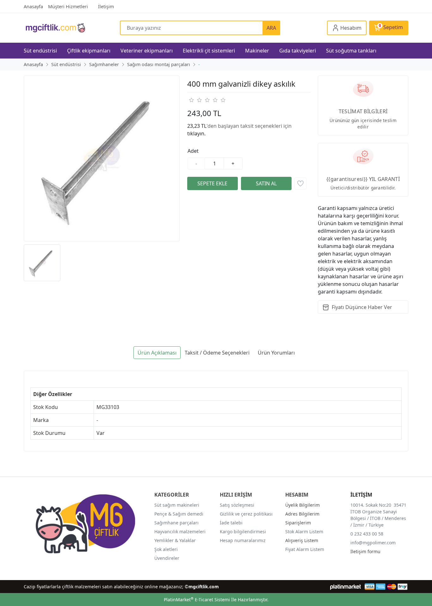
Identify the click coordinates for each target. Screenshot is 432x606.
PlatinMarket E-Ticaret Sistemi (197, 600)
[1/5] (191, 100)
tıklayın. (196, 133)
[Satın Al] (266, 183)
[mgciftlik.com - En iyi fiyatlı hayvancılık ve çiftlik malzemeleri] (72, 27)
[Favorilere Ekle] (300, 183)
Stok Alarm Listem (304, 532)
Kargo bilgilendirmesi (243, 532)
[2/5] (195, 100)
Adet (193, 150)
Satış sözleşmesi (237, 505)
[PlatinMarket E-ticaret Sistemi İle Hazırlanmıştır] (345, 586)
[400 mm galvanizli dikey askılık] (101, 158)
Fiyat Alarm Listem (304, 549)
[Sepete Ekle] (212, 183)
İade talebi (231, 523)
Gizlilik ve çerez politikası (246, 514)
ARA (271, 27)
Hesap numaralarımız (243, 540)
